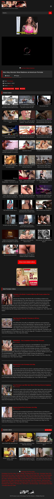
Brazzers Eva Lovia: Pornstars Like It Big (24, 364)
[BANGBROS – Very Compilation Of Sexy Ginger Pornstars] (7, 350)
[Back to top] (49, 494)
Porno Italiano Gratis (11, 476)
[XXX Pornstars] (27, 4)
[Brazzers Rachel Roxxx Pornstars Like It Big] (7, 417)
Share (17, 75)
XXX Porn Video (47, 478)
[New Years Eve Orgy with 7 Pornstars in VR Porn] (7, 328)
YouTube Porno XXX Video (22, 475)
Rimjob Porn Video (21, 476)
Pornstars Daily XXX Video (9, 485)
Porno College (20, 473)
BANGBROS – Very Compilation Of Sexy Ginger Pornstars (28, 340)
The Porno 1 (25, 483)
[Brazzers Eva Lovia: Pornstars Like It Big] (7, 374)
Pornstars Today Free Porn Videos (29, 482)
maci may (10, 85)
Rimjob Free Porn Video (8, 480)
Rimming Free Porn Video (14, 478)
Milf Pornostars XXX (14, 482)
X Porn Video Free (26, 478)
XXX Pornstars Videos (9, 88)
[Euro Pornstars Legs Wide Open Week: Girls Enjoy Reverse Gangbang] (7, 394)
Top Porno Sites (46, 480)
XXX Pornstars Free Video (45, 483)
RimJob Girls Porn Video (8, 475)
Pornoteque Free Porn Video (9, 473)
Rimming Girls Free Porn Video (22, 480)
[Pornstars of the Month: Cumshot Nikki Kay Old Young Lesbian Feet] (7, 304)
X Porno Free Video (37, 478)
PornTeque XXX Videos (8, 483)
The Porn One (18, 483)
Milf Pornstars (5, 482)
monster (23, 88)
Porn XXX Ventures (36, 480)
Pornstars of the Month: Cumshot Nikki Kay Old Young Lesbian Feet (31, 294)
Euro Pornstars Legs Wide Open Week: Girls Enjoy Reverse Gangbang (32, 385)
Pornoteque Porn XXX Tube (32, 473)
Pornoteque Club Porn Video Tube (35, 476)
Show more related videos (27, 262)
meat (18, 88)
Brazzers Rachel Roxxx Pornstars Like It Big (25, 407)
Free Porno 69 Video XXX (44, 482)
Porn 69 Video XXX (34, 475)
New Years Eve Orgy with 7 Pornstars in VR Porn (26, 318)
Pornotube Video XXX (45, 473)
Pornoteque (10, 81)
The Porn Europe (34, 483)
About (8, 75)
